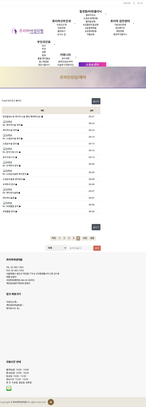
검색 (97, 248)
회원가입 (127, 3)
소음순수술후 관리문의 (13, 179)
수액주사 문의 (9, 184)
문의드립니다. (9, 157)
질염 (44, 55)
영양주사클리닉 (120, 34)
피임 (44, 48)
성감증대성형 (91, 31)
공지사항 (65, 58)
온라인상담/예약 (65, 61)
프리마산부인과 (61, 21)
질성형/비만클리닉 (90, 11)
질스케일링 (44, 61)
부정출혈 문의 (9, 211)
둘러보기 (61, 31)
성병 (44, 52)
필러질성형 (90, 21)
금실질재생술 (91, 27)
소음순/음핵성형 (90, 18)
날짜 (91, 110)
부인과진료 (44, 42)
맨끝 (92, 238)
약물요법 (91, 34)
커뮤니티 (65, 55)
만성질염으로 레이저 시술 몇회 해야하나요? (22, 116)
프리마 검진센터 (120, 21)
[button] (74, 23)
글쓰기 (96, 101)
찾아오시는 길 (12, 308)
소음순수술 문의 (10, 143)
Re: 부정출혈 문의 (11, 206)
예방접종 (120, 31)
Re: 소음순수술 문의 (12, 138)
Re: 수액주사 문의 (11, 165)
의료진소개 (61, 24)
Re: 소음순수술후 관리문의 (15, 173)
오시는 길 (61, 34)
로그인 (140, 3)
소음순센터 (92, 65)
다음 (85, 238)
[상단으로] (51, 402)
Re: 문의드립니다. (11, 152)
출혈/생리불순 (44, 58)
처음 (54, 238)
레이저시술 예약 (10, 130)
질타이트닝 (90, 15)
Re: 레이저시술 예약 (12, 124)
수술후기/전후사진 (65, 64)
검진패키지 (120, 27)
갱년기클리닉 (44, 64)
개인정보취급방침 (14, 305)
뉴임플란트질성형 (90, 24)
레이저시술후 (9, 197)
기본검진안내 (120, 24)
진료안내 (61, 27)
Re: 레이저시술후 (11, 192)
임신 (44, 45)
